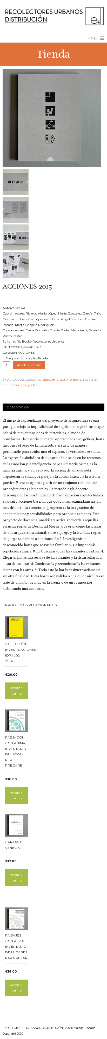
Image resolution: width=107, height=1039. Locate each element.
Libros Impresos (54, 379)
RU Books (74, 379)
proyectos (30, 385)
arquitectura (12, 385)
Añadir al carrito (29, 365)
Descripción (18, 407)
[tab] (53, 407)
